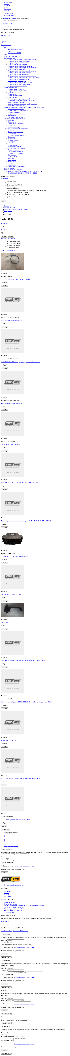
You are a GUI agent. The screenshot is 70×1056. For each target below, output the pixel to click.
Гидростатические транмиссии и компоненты (22, 100)
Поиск (3, 176)
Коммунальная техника (15, 146)
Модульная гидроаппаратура (17, 102)
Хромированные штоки (15, 117)
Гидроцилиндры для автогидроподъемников (22, 59)
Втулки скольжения (14, 112)
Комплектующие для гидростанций (19, 99)
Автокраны (11, 137)
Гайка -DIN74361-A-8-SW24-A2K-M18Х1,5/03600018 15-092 (19, 483)
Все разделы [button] (4, 178)
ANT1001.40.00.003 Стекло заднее (11, 320)
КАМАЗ (10, 163)
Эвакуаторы (12, 160)
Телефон (3, 1035)
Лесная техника (13, 150)
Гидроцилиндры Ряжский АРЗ (17, 86)
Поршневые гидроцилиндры (17, 81)
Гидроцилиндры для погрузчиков (18, 74)
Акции (6, 4)
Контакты (7, 10)
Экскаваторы (12, 122)
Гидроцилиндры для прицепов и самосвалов (22, 76)
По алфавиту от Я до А (14, 243)
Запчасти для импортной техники (14, 118)
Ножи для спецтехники (15, 153)
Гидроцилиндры (9, 58)
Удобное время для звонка (9, 944)
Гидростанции (12, 97)
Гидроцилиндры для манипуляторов (19, 72)
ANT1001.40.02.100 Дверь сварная (11, 403)
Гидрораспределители (15, 95)
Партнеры (7, 9)
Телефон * (4, 859)
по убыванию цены (13, 247)
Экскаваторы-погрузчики (16, 123)
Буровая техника (13, 140)
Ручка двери (4, 622)
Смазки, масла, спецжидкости (13, 169)
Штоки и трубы (9, 48)
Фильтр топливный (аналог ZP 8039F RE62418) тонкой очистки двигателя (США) (26, 702)
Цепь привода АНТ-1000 (8, 740)
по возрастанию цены (13, 245)
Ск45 (9, 51)
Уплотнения (12, 115)
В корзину (4, 285)
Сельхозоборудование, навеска (17, 166)
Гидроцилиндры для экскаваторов (18, 79)
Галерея (6, 7)
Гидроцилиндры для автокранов (18, 63)
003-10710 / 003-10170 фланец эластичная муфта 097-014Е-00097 (21, 778)
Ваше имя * (4, 1033)
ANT (5, 212)
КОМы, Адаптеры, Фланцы (16, 148)
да (3, 226)
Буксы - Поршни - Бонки (16, 109)
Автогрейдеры (12, 133)
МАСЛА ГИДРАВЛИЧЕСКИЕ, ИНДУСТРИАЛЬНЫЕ (25, 171)
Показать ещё (5, 829)
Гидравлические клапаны (16, 89)
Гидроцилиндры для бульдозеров (18, 64)
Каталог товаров (9, 207)
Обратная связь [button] (9, 15)
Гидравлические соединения (17, 91)
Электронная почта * (7, 1000)
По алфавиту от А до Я (14, 241)
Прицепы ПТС (12, 156)
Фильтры (11, 120)
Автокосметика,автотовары (16, 135)
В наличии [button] (4, 223)
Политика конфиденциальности (14, 885)
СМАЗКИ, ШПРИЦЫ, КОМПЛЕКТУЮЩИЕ (22, 173)
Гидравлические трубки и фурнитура (19, 110)
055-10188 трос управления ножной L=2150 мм (15, 820)
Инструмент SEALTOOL (12, 56)
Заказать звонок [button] (9, 13)
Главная (6, 206)
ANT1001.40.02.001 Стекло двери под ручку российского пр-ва (20, 362)
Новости (7, 5)
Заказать (3, 784)
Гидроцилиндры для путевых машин (19, 84)
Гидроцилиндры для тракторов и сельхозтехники (23, 77)
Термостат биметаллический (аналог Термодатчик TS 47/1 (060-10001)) (23, 660)
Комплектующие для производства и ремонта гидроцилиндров (24, 107)
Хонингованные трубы (15, 49)
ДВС (9, 143)
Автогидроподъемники (15, 132)
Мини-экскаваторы (14, 127)
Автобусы (11, 130)
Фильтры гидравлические (16, 105)
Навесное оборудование (15, 151)
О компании (8, 2)
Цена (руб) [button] (4, 229)
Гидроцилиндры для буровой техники (20, 66)
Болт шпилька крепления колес (10, 444)
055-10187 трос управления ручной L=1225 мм (15, 279)
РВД (5, 54)
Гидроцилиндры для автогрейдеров (19, 61)
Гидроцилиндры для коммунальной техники (22, 71)
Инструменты (12, 145)
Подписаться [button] (5, 921)
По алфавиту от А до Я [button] (8, 238)
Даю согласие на (18, 866)
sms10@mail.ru (5, 35)
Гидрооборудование (10, 87)
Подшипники (12, 165)
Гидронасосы (12, 94)
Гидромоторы (12, 92)
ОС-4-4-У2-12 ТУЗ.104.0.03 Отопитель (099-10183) (16, 556)
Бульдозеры (11, 125)
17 (5, 844)
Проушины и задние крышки (17, 114)
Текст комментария (7, 862)
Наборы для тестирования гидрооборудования (22, 104)
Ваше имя (4, 857)
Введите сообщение (7, 1040)
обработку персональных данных (24, 866)
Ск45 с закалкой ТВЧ (14, 53)
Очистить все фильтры (8, 250)
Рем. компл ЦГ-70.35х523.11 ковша (12, 594)
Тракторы (11, 158)
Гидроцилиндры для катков (16, 69)
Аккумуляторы (9, 168)
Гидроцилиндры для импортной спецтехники (22, 67)
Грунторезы (11, 142)
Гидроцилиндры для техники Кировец (20, 82)
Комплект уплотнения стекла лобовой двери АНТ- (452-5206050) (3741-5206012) (26, 521)
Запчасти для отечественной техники (16, 128)
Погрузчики (12, 155)
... (4, 842)
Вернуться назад (6, 957)
